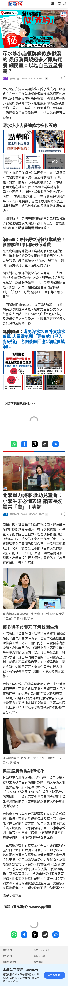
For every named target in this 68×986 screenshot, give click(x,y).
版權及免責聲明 (42, 950)
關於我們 (7, 956)
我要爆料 (38, 962)
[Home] (16, 3)
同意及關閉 (54, 975)
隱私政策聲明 (9, 962)
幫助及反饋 (39, 956)
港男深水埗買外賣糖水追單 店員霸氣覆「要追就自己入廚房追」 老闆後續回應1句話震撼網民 (34, 339)
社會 (5, 514)
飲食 (5, 78)
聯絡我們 (7, 950)
